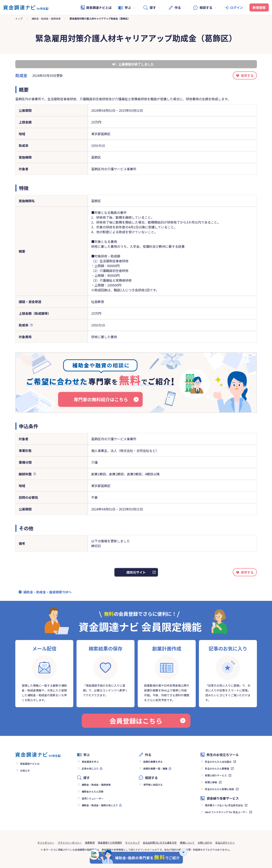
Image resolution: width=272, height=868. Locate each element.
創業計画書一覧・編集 (155, 768)
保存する (247, 75)
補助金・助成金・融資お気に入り (100, 805)
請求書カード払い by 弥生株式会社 (224, 805)
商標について (187, 842)
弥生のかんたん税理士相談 (219, 789)
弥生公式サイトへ (225, 842)
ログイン (236, 7)
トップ (19, 18)
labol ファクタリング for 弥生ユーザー (226, 812)
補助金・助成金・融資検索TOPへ (47, 592)
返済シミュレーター (92, 798)
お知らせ (25, 770)
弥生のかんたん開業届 (217, 768)
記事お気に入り (90, 768)
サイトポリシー (45, 842)
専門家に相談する (153, 784)
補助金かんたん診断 (92, 791)
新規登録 (259, 7)
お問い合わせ (205, 842)
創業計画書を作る (153, 761)
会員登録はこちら (136, 720)
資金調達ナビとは (99, 7)
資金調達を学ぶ (90, 761)
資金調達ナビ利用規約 (110, 842)
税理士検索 (211, 782)
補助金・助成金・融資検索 (46, 18)
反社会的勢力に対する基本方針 (160, 842)
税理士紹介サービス (216, 775)
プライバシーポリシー (70, 842)
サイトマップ (132, 842)
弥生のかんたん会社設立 (218, 761)
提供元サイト (136, 572)
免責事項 (90, 842)
